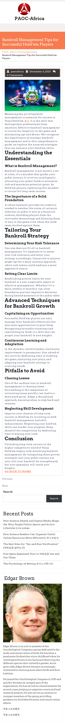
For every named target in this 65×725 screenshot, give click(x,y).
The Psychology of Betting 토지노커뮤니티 (28, 563)
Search (8, 491)
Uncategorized (27, 52)
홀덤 (26, 121)
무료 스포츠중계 (11, 708)
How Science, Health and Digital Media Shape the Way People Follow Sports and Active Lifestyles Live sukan (31, 524)
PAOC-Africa (30, 18)
